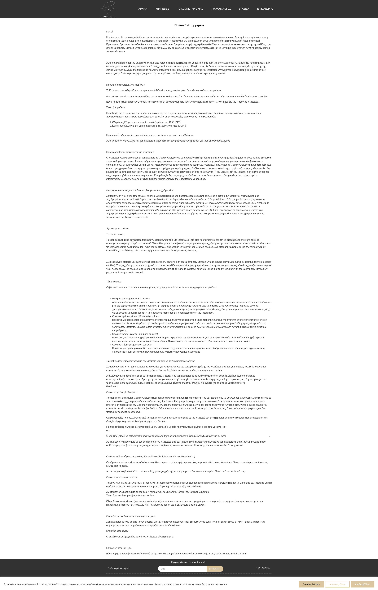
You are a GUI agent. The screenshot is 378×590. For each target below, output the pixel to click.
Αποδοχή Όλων (362, 584)
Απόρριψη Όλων (337, 584)
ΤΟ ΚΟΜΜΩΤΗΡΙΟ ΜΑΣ (190, 9)
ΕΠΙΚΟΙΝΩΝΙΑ (265, 9)
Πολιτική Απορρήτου (118, 568)
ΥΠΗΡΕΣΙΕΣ (162, 9)
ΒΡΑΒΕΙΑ (244, 9)
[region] (189, 583)
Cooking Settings (311, 584)
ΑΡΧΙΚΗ (143, 9)
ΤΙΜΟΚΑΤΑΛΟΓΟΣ (221, 9)
